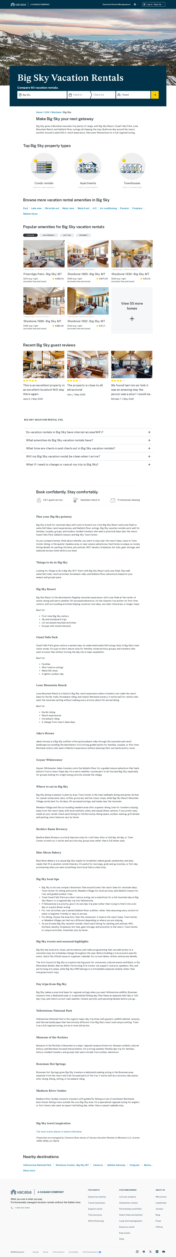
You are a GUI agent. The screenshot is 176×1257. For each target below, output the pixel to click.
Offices (159, 1227)
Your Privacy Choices (89, 1252)
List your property (127, 1197)
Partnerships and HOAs (130, 1209)
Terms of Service (58, 1252)
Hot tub (67, 235)
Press (158, 1221)
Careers (159, 1209)
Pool (25, 208)
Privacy (45, 1252)
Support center (95, 1209)
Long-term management (130, 1221)
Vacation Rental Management (116, 4)
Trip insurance (95, 1215)
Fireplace (137, 208)
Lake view (36, 208)
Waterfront (83, 208)
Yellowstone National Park (37, 1165)
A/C (95, 208)
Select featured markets (131, 1215)
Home (39, 112)
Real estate (124, 1233)
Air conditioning (108, 208)
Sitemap (36, 1252)
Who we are (161, 1197)
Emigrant (135, 1165)
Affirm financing (96, 1221)
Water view (68, 208)
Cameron (98, 1165)
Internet (83, 235)
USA (47, 112)
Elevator (124, 208)
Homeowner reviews (128, 1203)
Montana (56, 112)
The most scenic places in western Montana (59, 1131)
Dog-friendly (49, 235)
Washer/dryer (30, 214)
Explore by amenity (97, 1197)
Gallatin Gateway (116, 1165)
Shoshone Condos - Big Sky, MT (72, 1165)
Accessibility (73, 1252)
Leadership (161, 1203)
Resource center (127, 1227)
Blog (158, 1215)
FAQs (121, 1239)
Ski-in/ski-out (52, 208)
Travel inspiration (96, 1203)
